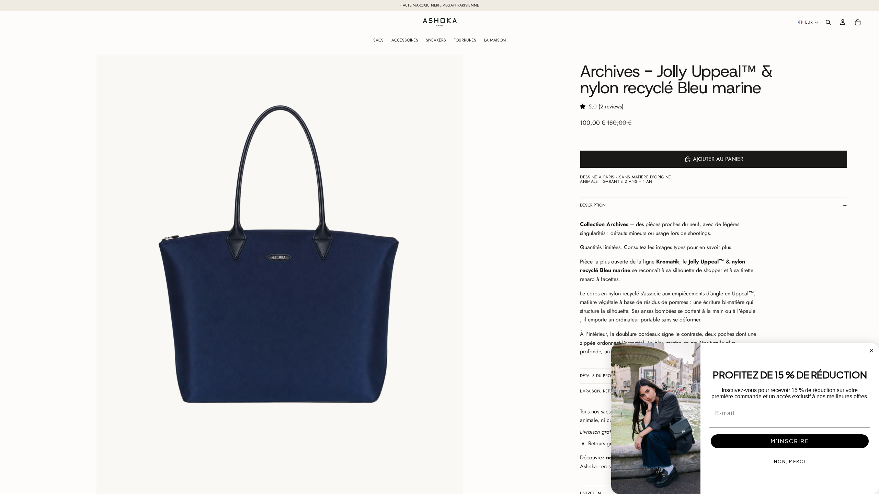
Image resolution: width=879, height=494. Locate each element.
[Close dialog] (871, 350)
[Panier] (857, 22)
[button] (584, 106)
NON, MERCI (790, 461)
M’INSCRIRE (789, 441)
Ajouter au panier (718, 159)
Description (592, 205)
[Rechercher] (828, 22)
